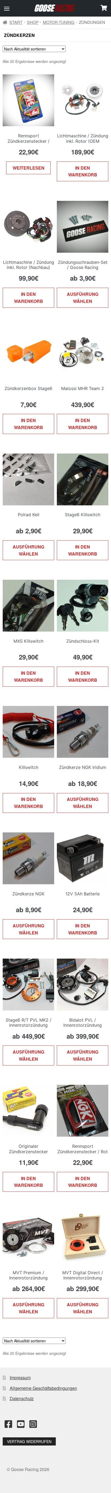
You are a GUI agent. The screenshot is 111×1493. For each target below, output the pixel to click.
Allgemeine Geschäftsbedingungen (43, 1388)
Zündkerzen (19, 35)
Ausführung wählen (82, 297)
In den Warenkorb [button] (82, 171)
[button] (6, 8)
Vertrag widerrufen (29, 1441)
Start (15, 22)
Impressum (20, 1377)
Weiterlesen (28, 168)
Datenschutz (22, 1398)
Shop (33, 22)
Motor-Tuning (58, 22)
